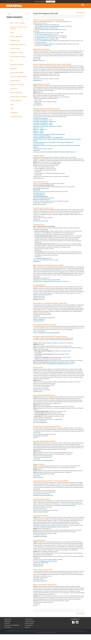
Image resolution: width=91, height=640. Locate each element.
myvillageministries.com (39, 299)
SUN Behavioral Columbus (40, 515)
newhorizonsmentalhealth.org (40, 422)
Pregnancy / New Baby (15, 100)
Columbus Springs (38, 155)
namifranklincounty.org (38, 321)
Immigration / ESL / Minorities (17, 84)
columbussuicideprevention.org (40, 512)
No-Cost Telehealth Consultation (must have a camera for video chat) (52, 527)
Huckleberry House (38, 224)
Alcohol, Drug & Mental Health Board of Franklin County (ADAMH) (52, 64)
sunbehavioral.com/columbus (40, 536)
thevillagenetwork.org (38, 566)
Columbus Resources (30, 621)
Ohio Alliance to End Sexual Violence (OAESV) (46, 426)
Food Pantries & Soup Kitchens (40, 118)
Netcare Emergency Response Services (49, 29)
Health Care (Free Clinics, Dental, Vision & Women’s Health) (47, 126)
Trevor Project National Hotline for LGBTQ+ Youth (48, 40)
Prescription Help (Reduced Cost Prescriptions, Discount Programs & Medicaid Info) (53, 142)
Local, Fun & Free (29, 619)
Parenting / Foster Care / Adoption (18, 96)
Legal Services (13, 88)
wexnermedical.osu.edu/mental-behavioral (43, 460)
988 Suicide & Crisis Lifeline (41, 49)
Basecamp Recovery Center (41, 84)
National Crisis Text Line (42, 39)
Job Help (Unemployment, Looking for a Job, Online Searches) (48, 137)
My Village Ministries (39, 285)
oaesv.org (35, 437)
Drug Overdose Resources (40, 182)
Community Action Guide (39, 193)
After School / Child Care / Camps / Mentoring (18, 27)
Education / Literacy (15, 48)
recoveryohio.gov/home (38, 194)
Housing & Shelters (15, 80)
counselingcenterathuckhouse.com (43, 258)
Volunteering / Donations (16, 116)
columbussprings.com (38, 178)
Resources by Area (29, 623)
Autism (12, 32)
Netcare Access (38, 367)
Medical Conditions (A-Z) (16, 92)
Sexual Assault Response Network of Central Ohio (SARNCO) (50, 481)
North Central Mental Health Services (67, 505)
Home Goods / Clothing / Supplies (18, 76)
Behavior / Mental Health (16, 36)
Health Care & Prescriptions (17, 64)
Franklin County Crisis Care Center (43, 208)
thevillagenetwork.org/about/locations (48, 561)
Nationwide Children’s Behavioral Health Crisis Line (52, 26)
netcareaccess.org (37, 391)
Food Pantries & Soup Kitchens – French (42, 120)
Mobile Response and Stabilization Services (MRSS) (48, 265)
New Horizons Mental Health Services (44, 395)
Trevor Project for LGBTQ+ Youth (42, 569)
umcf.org (35, 605)
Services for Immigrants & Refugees (41, 136)
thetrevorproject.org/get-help (40, 581)
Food (11, 60)
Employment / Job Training (16, 52)
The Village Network (39, 540)
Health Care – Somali (38, 131)
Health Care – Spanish (38, 132)
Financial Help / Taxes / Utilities (17, 56)
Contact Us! (7, 623)
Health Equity (13, 68)
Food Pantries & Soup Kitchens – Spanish (43, 124)
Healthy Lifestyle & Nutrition (17, 72)
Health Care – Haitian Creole (40, 129)
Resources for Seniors (38, 144)
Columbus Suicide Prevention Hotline (45, 36)
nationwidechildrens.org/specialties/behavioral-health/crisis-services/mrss (51, 281)
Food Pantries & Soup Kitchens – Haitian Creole (44, 121)
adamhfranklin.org (37, 80)
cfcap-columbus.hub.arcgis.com (41, 188)
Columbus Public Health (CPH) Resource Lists (46, 108)
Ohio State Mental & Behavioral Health (44, 441)
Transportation (13, 112)
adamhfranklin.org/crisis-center (40, 221)
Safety (11, 104)
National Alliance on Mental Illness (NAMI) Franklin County (50, 303)
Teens (11, 108)
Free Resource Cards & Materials (12, 625)
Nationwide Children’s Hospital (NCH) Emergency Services (50, 336)
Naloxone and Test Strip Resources (41, 199)
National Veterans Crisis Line (43, 37)
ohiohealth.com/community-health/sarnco (43, 495)
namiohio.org (41, 319)
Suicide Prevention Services (41, 499)
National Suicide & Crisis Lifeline (44, 32)
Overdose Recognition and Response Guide (43, 198)
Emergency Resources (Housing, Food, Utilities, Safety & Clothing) (49, 134)
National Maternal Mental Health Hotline (44, 324)
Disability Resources (15, 40)
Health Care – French (38, 128)
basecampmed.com (37, 105)
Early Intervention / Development (18, 44)
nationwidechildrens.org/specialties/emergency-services (60, 363)
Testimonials (7, 621)
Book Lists (27, 627)
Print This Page (80, 12)
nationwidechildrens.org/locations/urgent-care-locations (61, 362)
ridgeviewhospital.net (38, 477)
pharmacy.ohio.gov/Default (39, 204)
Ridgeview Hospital (38, 464)
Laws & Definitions (29, 625)
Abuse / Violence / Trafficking (17, 23)
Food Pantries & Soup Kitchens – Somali (42, 123)
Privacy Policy (8, 627)
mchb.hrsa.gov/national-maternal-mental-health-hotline (46, 332)
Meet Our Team (8, 619)
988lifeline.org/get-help (39, 60)
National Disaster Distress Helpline (45, 44)
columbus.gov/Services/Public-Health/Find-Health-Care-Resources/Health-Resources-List (54, 152)
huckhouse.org (36, 261)
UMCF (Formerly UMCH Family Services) (45, 584)
